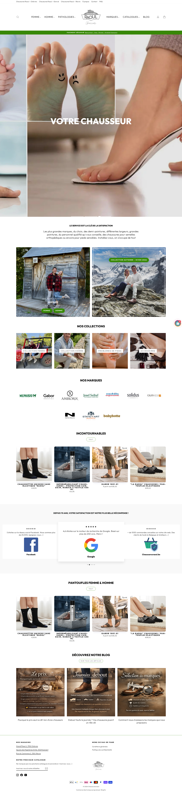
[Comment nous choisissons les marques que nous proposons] (141, 692)
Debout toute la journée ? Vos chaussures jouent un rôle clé (91, 721)
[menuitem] (36, 16)
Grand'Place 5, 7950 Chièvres (27, 746)
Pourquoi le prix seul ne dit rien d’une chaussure (40, 720)
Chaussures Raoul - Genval (49, 2)
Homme (59, 310)
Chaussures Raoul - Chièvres (26, 2)
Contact (94, 2)
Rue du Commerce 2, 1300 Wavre (28, 753)
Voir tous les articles (91, 661)
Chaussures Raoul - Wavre (70, 2)
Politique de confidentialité (102, 750)
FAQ (100, 2)
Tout (91, 439)
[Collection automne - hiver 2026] (129, 282)
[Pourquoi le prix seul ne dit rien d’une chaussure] (40, 692)
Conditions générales (100, 747)
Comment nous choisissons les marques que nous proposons (141, 721)
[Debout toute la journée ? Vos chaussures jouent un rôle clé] (91, 692)
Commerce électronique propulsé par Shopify (91, 790)
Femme (46, 310)
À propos (85, 2)
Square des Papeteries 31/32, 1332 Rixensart (32, 750)
